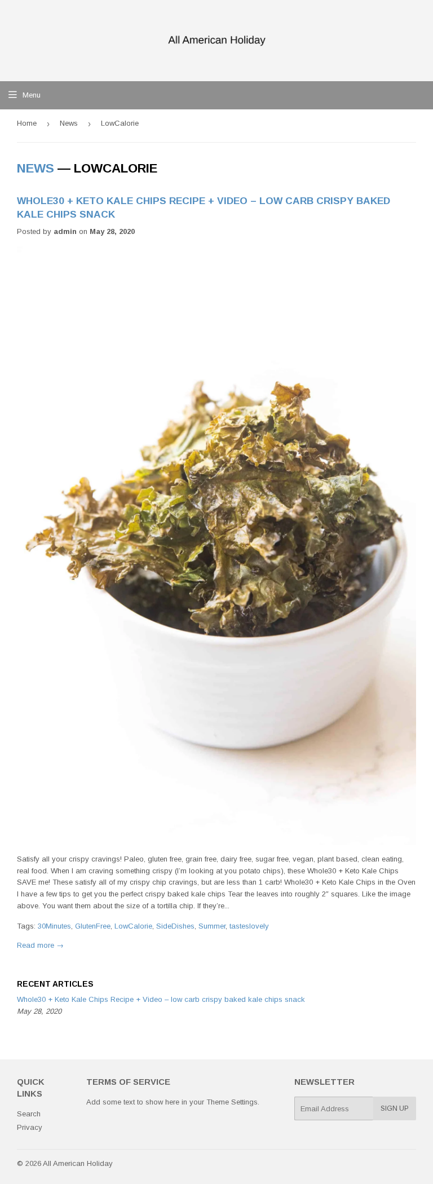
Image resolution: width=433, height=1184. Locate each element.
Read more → (40, 945)
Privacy (29, 1127)
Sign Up (395, 1108)
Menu (32, 95)
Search (29, 1114)
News (69, 123)
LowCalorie (133, 926)
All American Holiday (78, 1163)
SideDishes (175, 926)
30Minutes (54, 926)
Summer (212, 926)
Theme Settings (232, 1102)
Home (27, 123)
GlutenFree (93, 926)
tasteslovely (249, 926)
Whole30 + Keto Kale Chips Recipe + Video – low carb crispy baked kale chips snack (161, 999)
